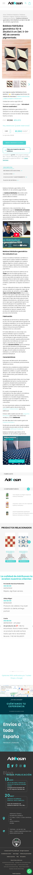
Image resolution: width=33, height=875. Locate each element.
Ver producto (11, 561)
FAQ (18, 856)
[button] (29, 871)
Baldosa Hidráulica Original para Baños (15, 17)
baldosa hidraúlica (8, 422)
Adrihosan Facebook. (16, 429)
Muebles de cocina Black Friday (23, 862)
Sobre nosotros (11, 856)
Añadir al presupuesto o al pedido (14, 142)
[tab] (7, 167)
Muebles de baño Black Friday (16, 868)
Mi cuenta (22, 856)
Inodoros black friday (23, 864)
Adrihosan (16, 850)
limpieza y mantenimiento (11, 409)
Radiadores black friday (8, 862)
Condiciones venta (6, 853)
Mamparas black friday (10, 864)
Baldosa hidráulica (13, 14)
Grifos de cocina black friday (11, 866)
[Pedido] (29, 3)
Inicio (4, 14)
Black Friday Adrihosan (16, 860)
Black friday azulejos (24, 866)
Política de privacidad (25, 853)
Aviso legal (15, 853)
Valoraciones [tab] (8, 174)
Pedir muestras (16, 873)
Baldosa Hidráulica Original (10, 553)
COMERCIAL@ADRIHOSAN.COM (22, 831)
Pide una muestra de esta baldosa (16, 150)
